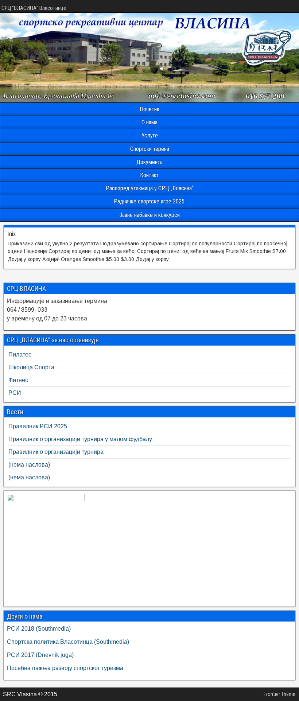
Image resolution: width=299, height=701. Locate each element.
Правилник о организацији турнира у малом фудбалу (80, 439)
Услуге (149, 135)
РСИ (14, 393)
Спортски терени (149, 148)
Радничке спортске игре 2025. (150, 201)
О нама (149, 122)
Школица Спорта (31, 367)
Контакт (149, 175)
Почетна (149, 109)
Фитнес (18, 380)
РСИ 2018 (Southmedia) (39, 629)
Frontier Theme (279, 694)
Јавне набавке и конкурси (149, 214)
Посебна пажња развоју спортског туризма (65, 668)
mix (12, 233)
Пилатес (19, 354)
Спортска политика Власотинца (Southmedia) (68, 642)
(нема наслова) (29, 465)
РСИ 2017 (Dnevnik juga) (40, 655)
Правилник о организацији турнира (56, 452)
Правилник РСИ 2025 (37, 426)
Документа (149, 162)
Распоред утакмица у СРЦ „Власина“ (150, 188)
